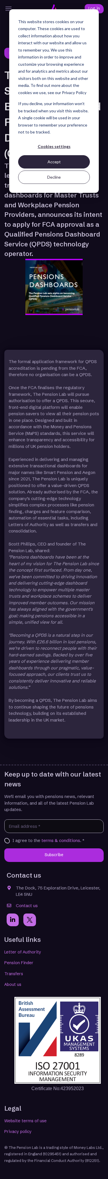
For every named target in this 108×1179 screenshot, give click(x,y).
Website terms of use (25, 1120)
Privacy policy (18, 1131)
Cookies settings (54, 146)
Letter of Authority (22, 952)
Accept (54, 161)
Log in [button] (94, 8)
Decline (54, 177)
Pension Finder (18, 962)
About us (12, 984)
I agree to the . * (48, 840)
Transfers (13, 973)
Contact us (27, 905)
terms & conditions (60, 840)
